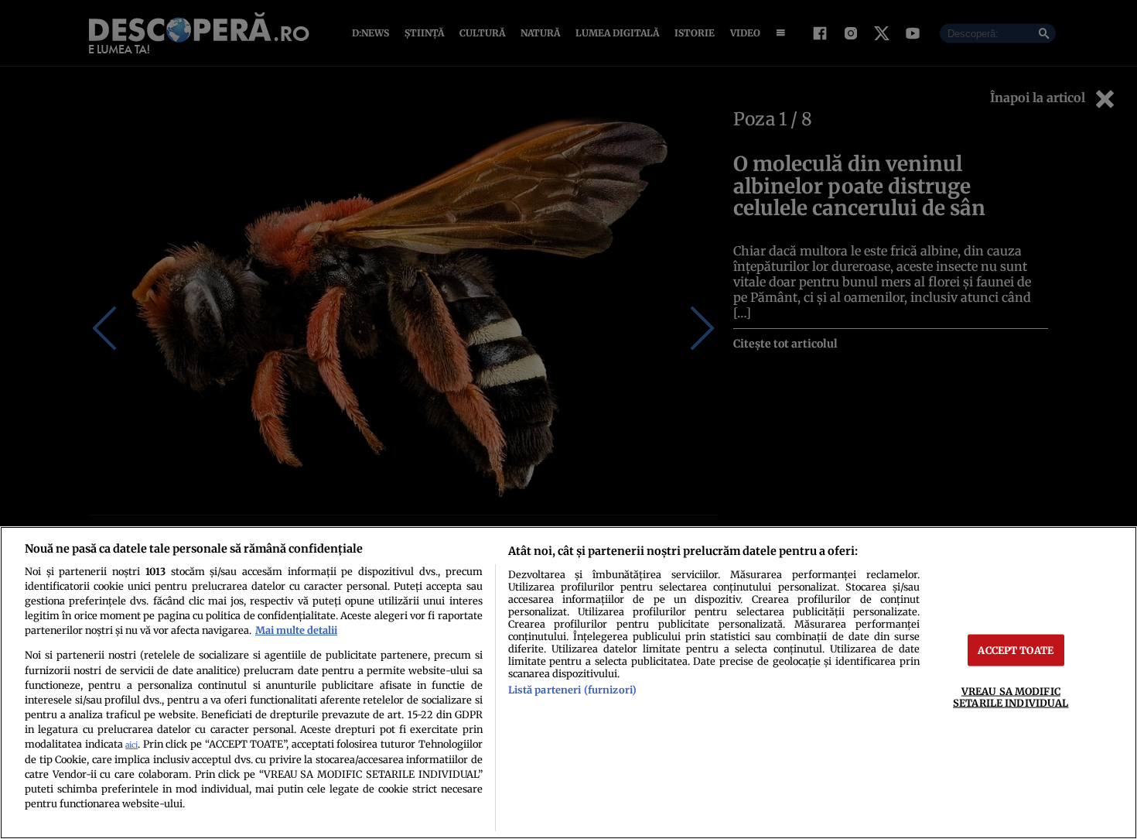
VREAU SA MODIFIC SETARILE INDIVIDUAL (1010, 697)
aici (131, 745)
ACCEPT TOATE (1015, 650)
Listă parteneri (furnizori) (572, 689)
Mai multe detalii (296, 630)
